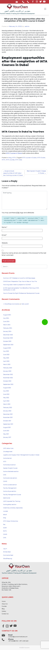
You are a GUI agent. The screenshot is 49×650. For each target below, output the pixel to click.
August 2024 (7, 315)
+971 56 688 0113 (23, 1)
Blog (3, 609)
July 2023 (6, 351)
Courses (4, 606)
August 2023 (7, 348)
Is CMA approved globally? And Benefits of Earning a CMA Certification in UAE (21, 289)
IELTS (5, 531)
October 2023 (7, 341)
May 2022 (6, 397)
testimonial (6, 498)
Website (4, 243)
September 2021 (8, 424)
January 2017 (7, 437)
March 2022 (6, 404)
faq (4, 524)
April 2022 (6, 401)
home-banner (7, 458)
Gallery (4, 611)
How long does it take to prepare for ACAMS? (17, 284)
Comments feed (8, 555)
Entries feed (7, 552)
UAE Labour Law (8, 448)
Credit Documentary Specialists (13, 508)
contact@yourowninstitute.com (17, 1)
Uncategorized (7, 451)
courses (5, 511)
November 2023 (8, 338)
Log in (5, 548)
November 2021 (8, 417)
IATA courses (10, 160)
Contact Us (5, 614)
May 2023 (6, 358)
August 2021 (7, 427)
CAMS (5, 481)
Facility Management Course (12, 494)
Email (4, 235)
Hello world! (25, 304)
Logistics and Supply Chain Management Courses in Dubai (21, 455)
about (5, 514)
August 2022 (7, 388)
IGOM (5, 528)
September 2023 (8, 344)
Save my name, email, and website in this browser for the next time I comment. (24, 254)
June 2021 (6, 430)
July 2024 (6, 318)
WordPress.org (7, 558)
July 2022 (6, 391)
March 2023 (6, 364)
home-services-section (10, 478)
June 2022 (6, 394)
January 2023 (7, 371)
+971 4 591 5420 (28, 1)
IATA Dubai (41, 157)
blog (10, 157)
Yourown (26, 647)
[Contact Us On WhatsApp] (45, 322)
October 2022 (7, 381)
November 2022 (8, 378)
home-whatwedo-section (11, 471)
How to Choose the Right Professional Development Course (21, 293)
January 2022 (7, 411)
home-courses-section (10, 485)
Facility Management (9, 488)
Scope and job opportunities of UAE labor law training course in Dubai (13, 173)
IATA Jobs (18, 160)
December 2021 (8, 414)
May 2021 (6, 434)
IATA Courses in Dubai (14, 153)
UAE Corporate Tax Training (11, 501)
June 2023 (6, 354)
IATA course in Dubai (29, 157)
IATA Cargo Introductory (10, 521)
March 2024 (6, 325)
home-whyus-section (9, 491)
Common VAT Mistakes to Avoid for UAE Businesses (19, 278)
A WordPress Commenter (11, 304)
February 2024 (7, 328)
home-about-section (9, 465)
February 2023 (7, 368)
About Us (4, 604)
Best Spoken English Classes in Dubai (36, 172)
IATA (14, 157)
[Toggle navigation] (45, 9)
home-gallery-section (9, 504)
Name (4, 227)
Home (3, 601)
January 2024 (7, 331)
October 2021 (7, 421)
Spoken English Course (10, 468)
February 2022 (7, 407)
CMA (4, 475)
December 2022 (8, 374)
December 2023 (8, 335)
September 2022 (8, 384)
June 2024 (6, 321)
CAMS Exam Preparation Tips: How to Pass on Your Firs (20, 281)
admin (27, 26)
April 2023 (6, 361)
